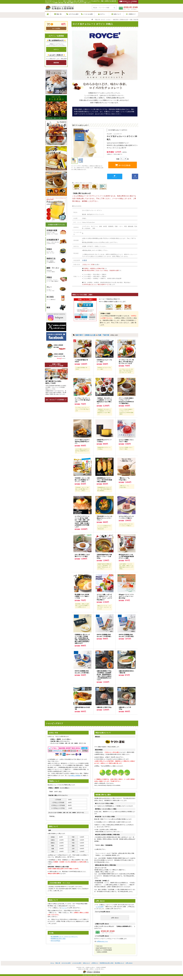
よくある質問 (99, 906)
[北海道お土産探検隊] (59, 9)
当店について (117, 14)
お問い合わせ (115, 917)
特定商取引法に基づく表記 (58, 938)
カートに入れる (124, 165)
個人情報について (119, 963)
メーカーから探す (88, 14)
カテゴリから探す (74, 14)
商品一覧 (59, 14)
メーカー (108, 19)
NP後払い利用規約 (75, 775)
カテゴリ (103, 19)
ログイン (102, 14)
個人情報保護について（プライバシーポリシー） (64, 936)
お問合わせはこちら (102, 941)
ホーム (52, 963)
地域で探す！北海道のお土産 (120, 19)
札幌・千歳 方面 (134, 19)
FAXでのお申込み (55, 940)
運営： (48, 399)
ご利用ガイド (132, 14)
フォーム (64, 907)
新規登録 (56, 62)
